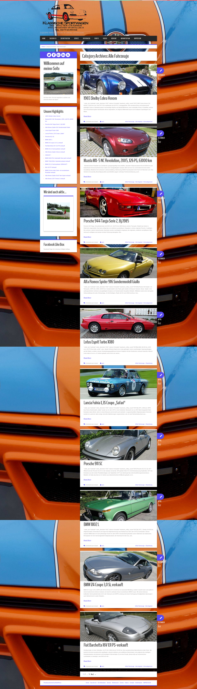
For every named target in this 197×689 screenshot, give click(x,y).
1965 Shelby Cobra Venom (100, 98)
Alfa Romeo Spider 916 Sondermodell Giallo (112, 282)
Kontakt (114, 38)
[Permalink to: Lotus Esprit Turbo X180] (118, 323)
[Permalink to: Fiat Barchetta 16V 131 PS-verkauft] (118, 627)
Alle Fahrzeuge (130, 121)
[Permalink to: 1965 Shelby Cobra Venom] (118, 83)
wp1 (103, 121)
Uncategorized (148, 121)
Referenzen (86, 38)
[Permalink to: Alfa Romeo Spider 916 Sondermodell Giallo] (118, 266)
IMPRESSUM (137, 38)
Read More (87, 116)
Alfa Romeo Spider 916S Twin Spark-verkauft (57, 175)
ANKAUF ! (48, 155)
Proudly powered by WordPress (52, 682)
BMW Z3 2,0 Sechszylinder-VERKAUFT (56, 164)
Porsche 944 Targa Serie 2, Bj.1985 (106, 221)
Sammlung (149, 363)
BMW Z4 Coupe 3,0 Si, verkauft (103, 585)
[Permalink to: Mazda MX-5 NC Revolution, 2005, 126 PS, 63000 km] (118, 142)
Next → (93, 674)
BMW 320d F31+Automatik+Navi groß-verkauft (58, 158)
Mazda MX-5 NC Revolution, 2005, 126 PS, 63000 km (118, 160)
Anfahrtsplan (125, 38)
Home (43, 38)
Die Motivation (65, 38)
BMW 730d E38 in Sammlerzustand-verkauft (57, 161)
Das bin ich (53, 38)
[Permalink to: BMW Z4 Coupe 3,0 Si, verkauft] (118, 566)
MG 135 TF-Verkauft (50, 167)
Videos (105, 38)
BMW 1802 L (91, 524)
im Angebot (139, 121)
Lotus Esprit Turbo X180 (99, 342)
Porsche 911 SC (93, 464)
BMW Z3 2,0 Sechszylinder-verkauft (55, 149)
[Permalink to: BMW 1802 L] (118, 508)
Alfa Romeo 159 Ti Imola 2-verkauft (55, 178)
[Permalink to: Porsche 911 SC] (118, 447)
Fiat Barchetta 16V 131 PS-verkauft (106, 645)
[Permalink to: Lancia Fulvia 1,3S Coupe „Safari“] (118, 386)
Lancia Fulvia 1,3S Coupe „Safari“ (104, 403)
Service (76, 38)
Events (96, 38)
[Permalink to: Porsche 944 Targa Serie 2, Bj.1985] (118, 202)
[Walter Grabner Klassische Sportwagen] (65, 17)
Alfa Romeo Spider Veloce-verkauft (55, 152)
